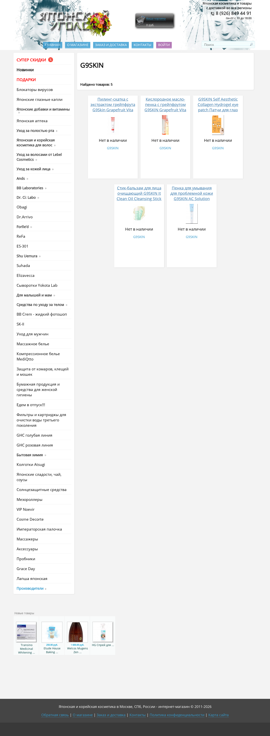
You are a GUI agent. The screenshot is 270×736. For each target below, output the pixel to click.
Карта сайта (218, 714)
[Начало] (74, 36)
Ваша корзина (156, 18)
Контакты (142, 45)
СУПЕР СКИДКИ (32, 59)
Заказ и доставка (111, 45)
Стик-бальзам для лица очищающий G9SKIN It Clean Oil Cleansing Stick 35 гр (139, 196)
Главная (52, 45)
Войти (164, 45)
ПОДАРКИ (26, 79)
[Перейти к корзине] (141, 24)
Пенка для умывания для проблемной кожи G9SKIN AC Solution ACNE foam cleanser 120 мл (191, 198)
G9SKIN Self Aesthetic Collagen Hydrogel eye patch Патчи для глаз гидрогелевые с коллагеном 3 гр (218, 109)
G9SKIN (113, 148)
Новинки (25, 69)
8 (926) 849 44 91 (233, 13)
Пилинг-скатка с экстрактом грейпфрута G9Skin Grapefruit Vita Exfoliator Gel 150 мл (113, 107)
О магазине (77, 45)
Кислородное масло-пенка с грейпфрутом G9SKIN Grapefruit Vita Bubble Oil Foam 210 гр (165, 107)
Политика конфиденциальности (177, 714)
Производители (30, 588)
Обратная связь (55, 714)
